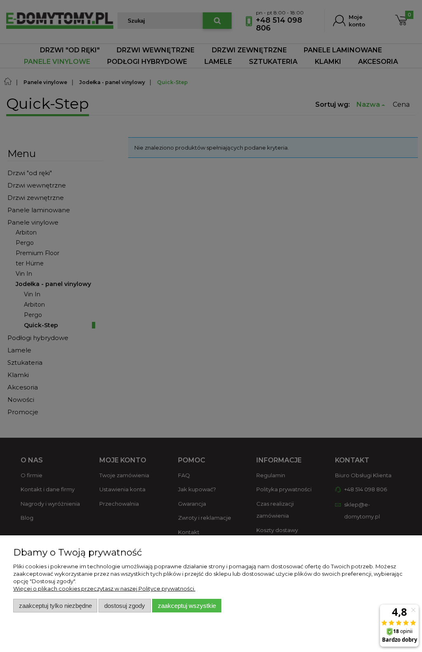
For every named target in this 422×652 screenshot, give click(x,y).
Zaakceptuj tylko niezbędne (55, 605)
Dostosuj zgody (124, 605)
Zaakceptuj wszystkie (187, 605)
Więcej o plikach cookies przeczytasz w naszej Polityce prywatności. (104, 588)
